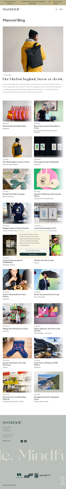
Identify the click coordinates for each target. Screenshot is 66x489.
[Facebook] (25, 441)
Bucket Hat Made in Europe (13, 194)
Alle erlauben (33, 254)
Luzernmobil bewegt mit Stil (45, 228)
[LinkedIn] (22, 441)
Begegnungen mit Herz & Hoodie (16, 228)
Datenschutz (26, 245)
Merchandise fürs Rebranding (14, 126)
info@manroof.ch (7, 436)
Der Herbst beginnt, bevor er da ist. (33, 79)
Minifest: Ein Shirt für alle (44, 260)
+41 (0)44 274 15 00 (8, 434)
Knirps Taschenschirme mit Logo (46, 294)
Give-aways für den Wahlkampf (46, 162)
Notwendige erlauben (33, 250)
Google (55, 3)
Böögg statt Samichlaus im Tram (15, 329)
